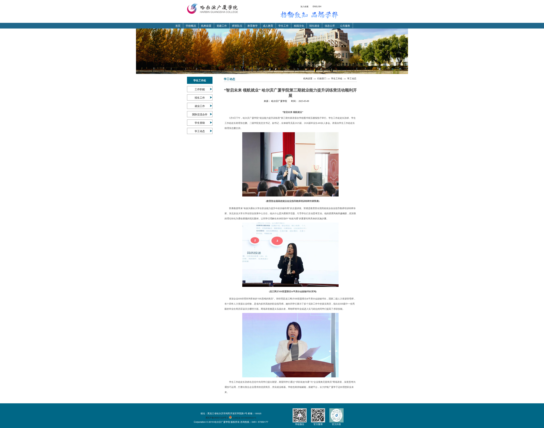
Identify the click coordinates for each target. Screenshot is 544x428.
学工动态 (200, 131)
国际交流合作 (199, 114)
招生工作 (200, 97)
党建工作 (222, 25)
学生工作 (283, 25)
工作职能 (200, 89)
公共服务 (345, 25)
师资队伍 (237, 25)
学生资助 (200, 122)
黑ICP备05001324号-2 (217, 417)
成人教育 (268, 25)
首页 (177, 25)
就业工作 (200, 106)
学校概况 (191, 25)
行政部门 (321, 78)
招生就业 (314, 25)
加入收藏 (304, 6)
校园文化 (299, 25)
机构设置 (206, 25)
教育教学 (252, 25)
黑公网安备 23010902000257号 (244, 418)
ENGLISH (317, 6)
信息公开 (330, 25)
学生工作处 (336, 78)
